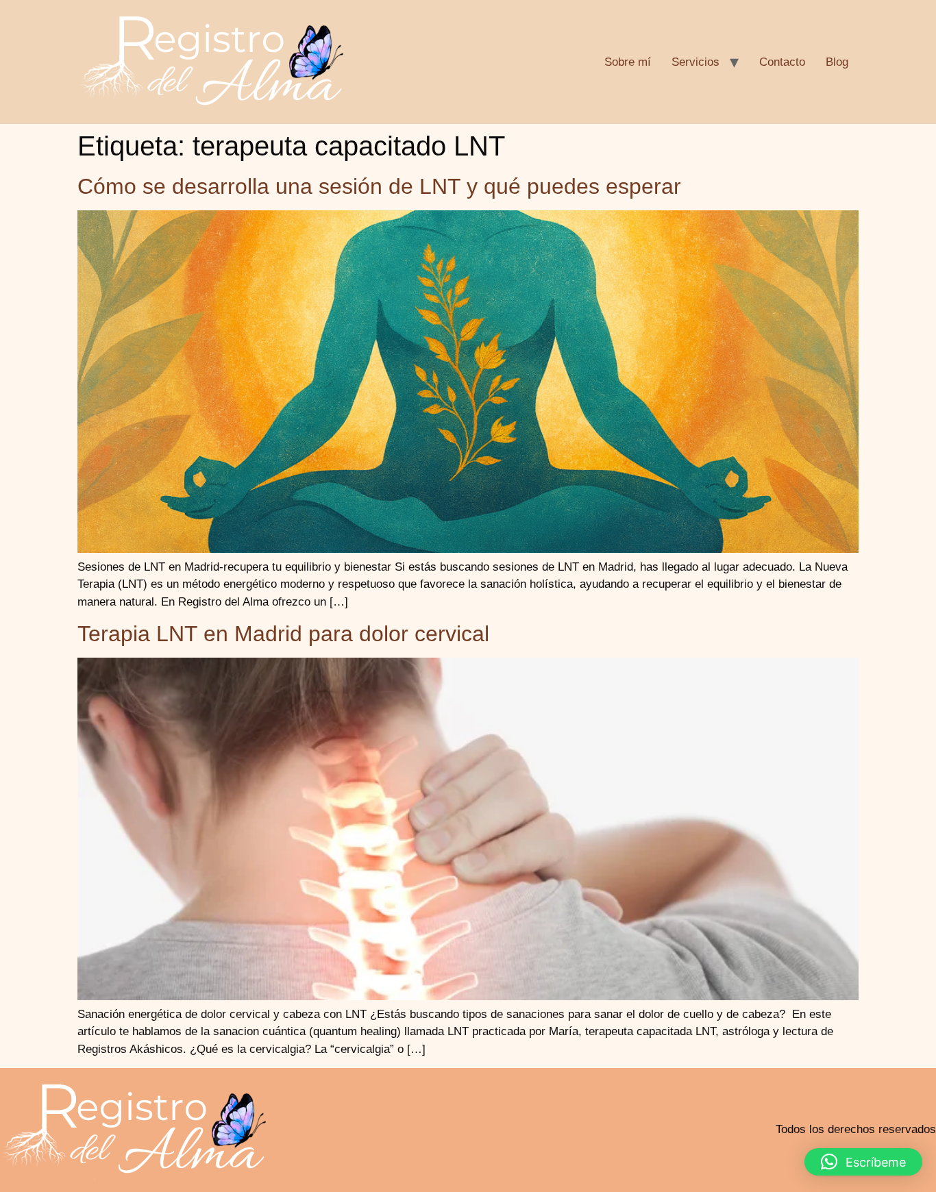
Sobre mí (627, 62)
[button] (863, 1162)
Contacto (782, 62)
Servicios (695, 62)
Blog (837, 62)
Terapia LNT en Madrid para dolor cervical (283, 633)
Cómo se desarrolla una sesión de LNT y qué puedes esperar (379, 186)
